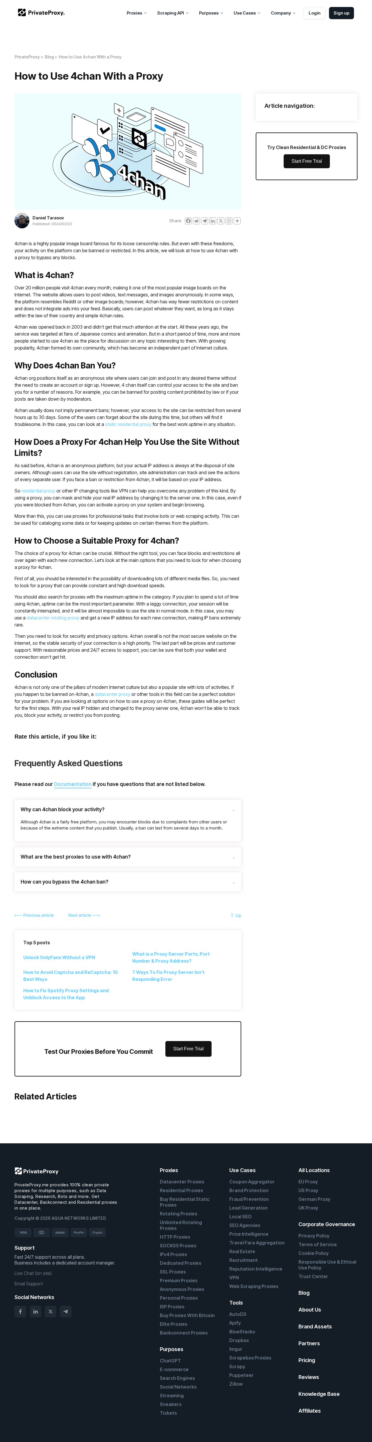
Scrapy (237, 1366)
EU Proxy (308, 1182)
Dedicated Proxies (180, 1263)
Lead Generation (248, 1208)
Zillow (236, 1384)
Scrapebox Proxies (250, 1358)
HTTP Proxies (175, 1237)
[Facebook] (188, 220)
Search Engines (177, 1378)
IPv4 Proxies (173, 1254)
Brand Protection (249, 1190)
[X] (220, 220)
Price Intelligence (249, 1234)
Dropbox (239, 1340)
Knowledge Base (319, 1394)
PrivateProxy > (29, 57)
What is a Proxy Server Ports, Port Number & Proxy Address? (171, 957)
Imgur (235, 1349)
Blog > (51, 57)
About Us (309, 1310)
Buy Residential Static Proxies (185, 1202)
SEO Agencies (244, 1225)
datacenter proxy (112, 694)
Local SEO (240, 1216)
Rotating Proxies (178, 1214)
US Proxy (308, 1190)
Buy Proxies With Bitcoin (187, 1315)
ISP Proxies (172, 1307)
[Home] (41, 13)
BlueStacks (242, 1331)
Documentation (73, 784)
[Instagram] (229, 220)
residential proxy (38, 491)
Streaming (172, 1395)
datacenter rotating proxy (53, 618)
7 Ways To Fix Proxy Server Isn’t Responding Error (168, 975)
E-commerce (174, 1369)
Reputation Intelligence (255, 1269)
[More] (237, 220)
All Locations (314, 1170)
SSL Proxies (173, 1272)
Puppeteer (241, 1375)
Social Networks (178, 1387)
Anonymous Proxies (182, 1289)
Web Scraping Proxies (253, 1286)
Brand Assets (315, 1326)
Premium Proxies (179, 1280)
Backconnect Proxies (184, 1333)
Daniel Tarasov (48, 218)
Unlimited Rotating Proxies (181, 1225)
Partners (309, 1343)
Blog (304, 1293)
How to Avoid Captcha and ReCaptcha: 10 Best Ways (70, 975)
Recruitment (243, 1260)
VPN (234, 1277)
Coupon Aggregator (252, 1182)
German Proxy (314, 1199)
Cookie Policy (313, 1253)
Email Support (29, 1284)
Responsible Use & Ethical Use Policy (327, 1265)
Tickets (168, 1413)
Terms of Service (317, 1244)
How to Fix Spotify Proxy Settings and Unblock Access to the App (66, 994)
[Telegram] (204, 220)
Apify (235, 1323)
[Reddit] (196, 220)
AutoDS (237, 1314)
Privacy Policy (314, 1236)
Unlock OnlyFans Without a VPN (59, 957)
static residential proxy (128, 424)
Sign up (341, 13)
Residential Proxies (181, 1190)
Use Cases (242, 1170)
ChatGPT (170, 1361)
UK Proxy (308, 1208)
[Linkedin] (212, 220)
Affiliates (309, 1411)
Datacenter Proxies (182, 1182)
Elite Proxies (173, 1324)
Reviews (308, 1377)
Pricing (306, 1360)
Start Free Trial (188, 1048)
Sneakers (171, 1404)
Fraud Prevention (249, 1199)
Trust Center (313, 1276)
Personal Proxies (179, 1298)
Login (315, 13)
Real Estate (242, 1251)
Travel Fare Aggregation (257, 1243)
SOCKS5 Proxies (178, 1245)
